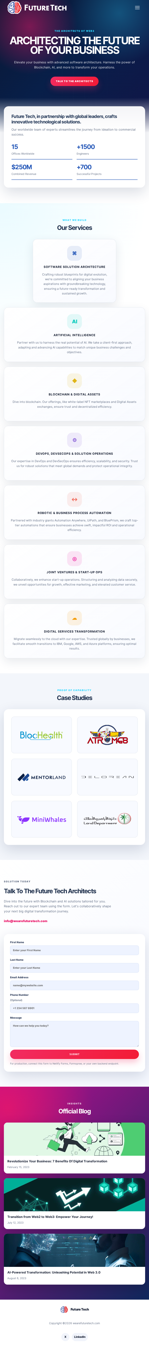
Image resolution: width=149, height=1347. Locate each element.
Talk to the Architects (74, 81)
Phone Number (19, 997)
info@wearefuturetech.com (25, 921)
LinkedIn (80, 1336)
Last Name (16, 959)
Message (16, 1017)
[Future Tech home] (37, 7)
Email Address (19, 977)
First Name (17, 942)
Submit (74, 1054)
